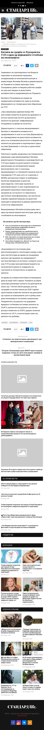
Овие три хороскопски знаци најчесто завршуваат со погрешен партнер (32, 567)
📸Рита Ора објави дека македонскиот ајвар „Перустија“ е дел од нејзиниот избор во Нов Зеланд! (21, 516)
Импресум (30, 2)
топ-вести (23, 322)
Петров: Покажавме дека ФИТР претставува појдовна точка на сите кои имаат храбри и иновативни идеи (22, 352)
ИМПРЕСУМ (22, 716)
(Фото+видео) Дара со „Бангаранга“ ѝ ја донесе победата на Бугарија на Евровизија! (19, 485)
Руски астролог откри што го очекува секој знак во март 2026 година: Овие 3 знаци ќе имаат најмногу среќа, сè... (11, 596)
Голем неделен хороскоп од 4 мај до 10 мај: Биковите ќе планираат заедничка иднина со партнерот (21, 505)
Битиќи (4, 322)
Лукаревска (14, 322)
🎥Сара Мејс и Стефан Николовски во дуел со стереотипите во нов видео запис (10, 660)
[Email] (24, 722)
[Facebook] (13, 722)
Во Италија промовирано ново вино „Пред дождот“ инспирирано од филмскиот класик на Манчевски (32, 660)
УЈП (30, 322)
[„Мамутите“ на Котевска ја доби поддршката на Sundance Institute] (11, 620)
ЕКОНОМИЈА (5, 49)
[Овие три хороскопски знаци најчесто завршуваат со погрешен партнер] (33, 556)
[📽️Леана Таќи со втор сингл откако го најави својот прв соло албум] (33, 677)
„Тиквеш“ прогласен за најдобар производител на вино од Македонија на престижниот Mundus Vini (32, 632)
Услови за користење (18, 2)
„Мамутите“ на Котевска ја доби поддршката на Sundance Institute (11, 631)
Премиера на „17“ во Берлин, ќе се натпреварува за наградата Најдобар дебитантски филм (9, 688)
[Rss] (30, 722)
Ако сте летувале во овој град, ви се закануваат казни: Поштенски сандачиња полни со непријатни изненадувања (23, 227)
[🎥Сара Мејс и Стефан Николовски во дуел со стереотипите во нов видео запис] (11, 648)
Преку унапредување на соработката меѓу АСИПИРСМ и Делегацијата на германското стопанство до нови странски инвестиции (21, 233)
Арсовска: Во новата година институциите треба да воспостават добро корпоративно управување (21, 470)
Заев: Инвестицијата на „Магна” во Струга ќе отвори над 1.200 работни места (22, 242)
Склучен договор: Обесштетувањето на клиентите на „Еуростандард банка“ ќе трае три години (21, 397)
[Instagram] (18, 722)
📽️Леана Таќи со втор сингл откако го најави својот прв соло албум (32, 687)
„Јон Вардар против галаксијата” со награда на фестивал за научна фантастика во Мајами (19, 526)
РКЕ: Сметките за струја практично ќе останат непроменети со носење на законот (22, 238)
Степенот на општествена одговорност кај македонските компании (22, 340)
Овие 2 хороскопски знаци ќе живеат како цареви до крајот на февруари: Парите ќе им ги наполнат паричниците (32, 597)
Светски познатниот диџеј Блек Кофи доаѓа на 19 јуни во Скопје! (20, 495)
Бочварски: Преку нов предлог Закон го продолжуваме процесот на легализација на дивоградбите (18, 433)
